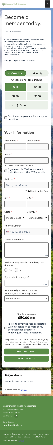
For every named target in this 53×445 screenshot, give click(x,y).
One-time (17, 73)
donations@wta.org (13, 425)
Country (31, 211)
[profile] (38, 4)
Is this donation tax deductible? (19, 381)
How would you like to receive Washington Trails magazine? (20, 292)
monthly (37, 73)
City (29, 197)
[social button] (47, 4)
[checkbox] (26, 118)
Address (8, 179)
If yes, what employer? (16, 277)
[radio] (17, 73)
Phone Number (12, 225)
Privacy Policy (35, 342)
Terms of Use (10, 437)
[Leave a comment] (26, 250)
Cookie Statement (25, 437)
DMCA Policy (40, 437)
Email (7, 154)
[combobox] (8, 232)
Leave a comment (14, 239)
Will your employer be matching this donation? (24, 264)
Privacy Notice (43, 434)
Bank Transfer (26, 358)
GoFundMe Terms (20, 344)
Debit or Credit (26, 351)
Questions (15, 375)
